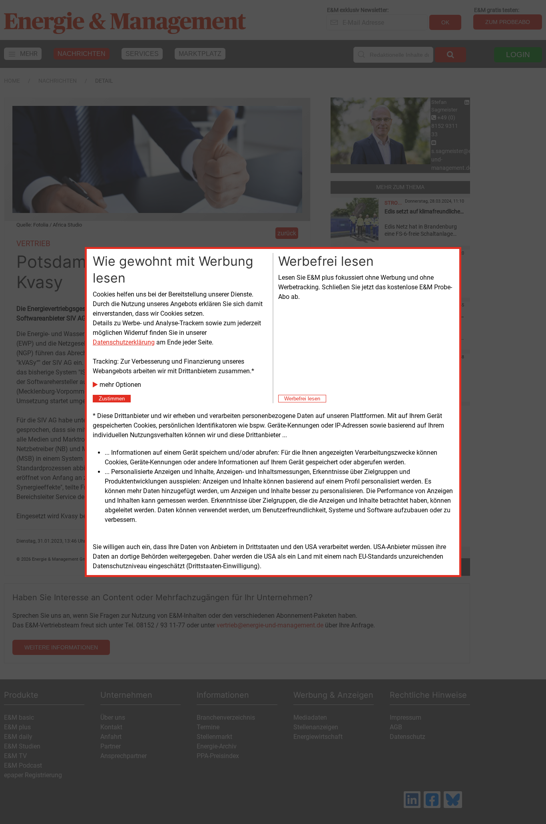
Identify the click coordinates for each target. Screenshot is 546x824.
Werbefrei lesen (302, 399)
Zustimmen (112, 399)
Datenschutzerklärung (124, 342)
